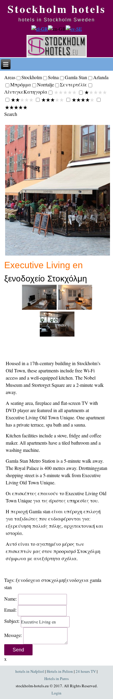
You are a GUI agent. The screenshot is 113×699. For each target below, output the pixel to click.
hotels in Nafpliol (29, 671)
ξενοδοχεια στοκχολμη (40, 580)
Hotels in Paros (56, 678)
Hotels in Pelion (60, 671)
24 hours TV (86, 671)
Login (56, 693)
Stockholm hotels (57, 9)
